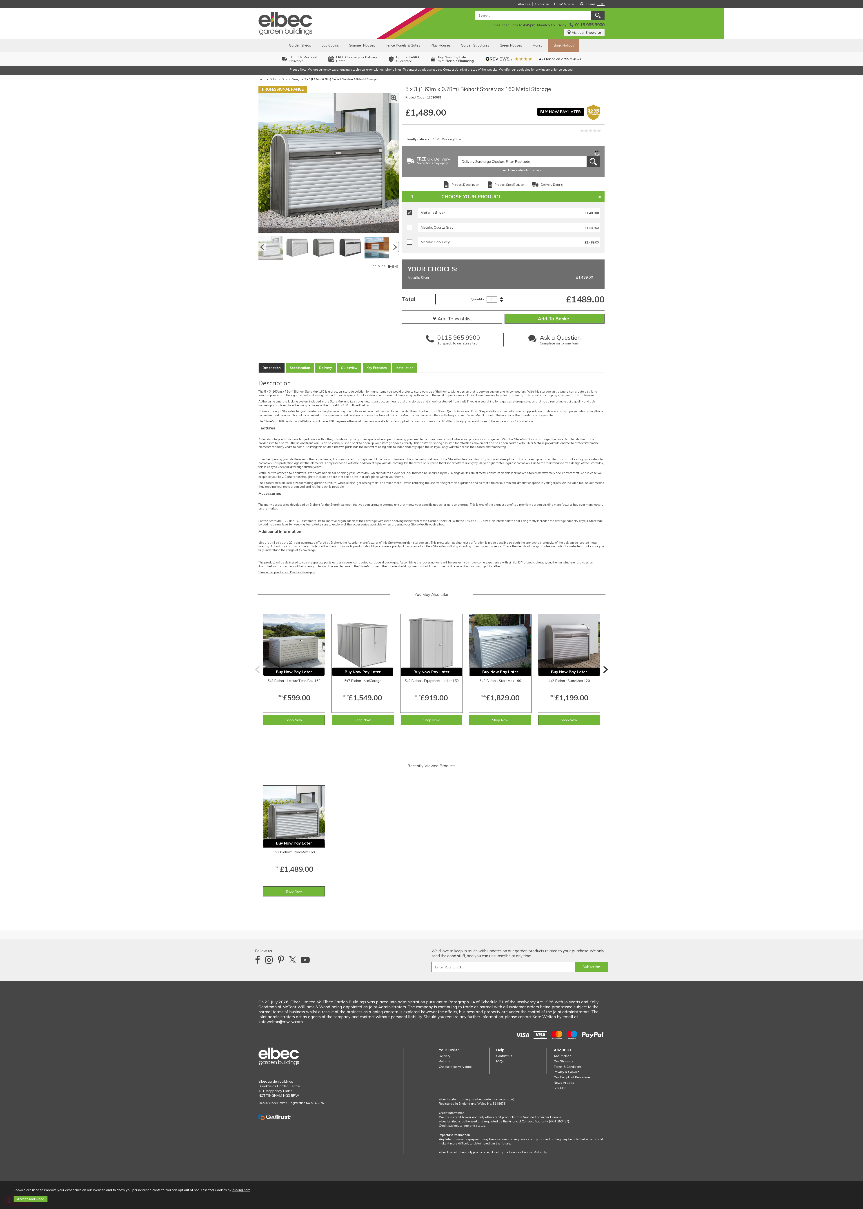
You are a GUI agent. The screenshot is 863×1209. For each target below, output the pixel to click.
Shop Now (294, 720)
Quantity (477, 299)
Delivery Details (552, 184)
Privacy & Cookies (566, 1072)
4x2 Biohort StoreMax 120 (569, 681)
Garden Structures (475, 45)
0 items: (595, 4)
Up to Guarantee (407, 59)
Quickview (349, 368)
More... (537, 45)
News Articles (564, 1082)
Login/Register (564, 4)
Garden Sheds (300, 45)
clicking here (241, 1190)
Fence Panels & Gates (402, 45)
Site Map (560, 1088)
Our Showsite (564, 1061)
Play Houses (441, 45)
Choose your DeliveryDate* (356, 59)
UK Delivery (433, 161)
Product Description (465, 184)
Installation (405, 368)
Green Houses (511, 45)
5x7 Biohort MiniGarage (362, 681)
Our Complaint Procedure (572, 1077)
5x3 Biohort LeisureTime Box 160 (293, 681)
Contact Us (504, 1056)
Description (271, 368)
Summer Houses (362, 45)
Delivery (325, 368)
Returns (444, 1061)
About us (524, 4)
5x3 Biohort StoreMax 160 (294, 852)
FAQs (500, 1061)
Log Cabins (330, 45)
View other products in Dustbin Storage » (286, 572)
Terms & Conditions (568, 1066)
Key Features (377, 368)
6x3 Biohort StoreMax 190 (500, 681)
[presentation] (257, 669)
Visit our (586, 32)
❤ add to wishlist (452, 319)
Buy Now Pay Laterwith (456, 59)
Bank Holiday (564, 45)
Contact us (542, 4)
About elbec (562, 1056)
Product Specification (509, 184)
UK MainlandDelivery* (303, 59)
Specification (300, 368)
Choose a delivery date (455, 1066)
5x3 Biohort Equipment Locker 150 (432, 681)
